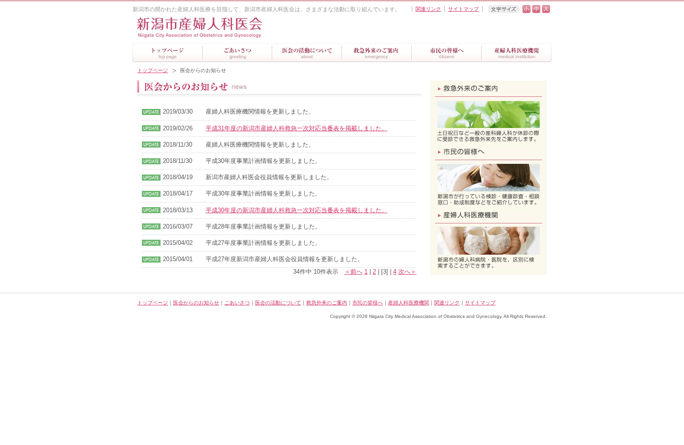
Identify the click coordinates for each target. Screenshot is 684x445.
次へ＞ (407, 271)
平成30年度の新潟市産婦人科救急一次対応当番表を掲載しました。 (297, 210)
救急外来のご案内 (326, 302)
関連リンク (428, 9)
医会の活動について (278, 302)
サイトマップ (463, 9)
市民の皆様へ (367, 302)
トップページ (152, 70)
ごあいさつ (237, 302)
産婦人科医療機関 (408, 302)
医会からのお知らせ (196, 302)
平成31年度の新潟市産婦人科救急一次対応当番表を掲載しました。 (297, 128)
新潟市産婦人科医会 (228, 28)
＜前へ (353, 271)
